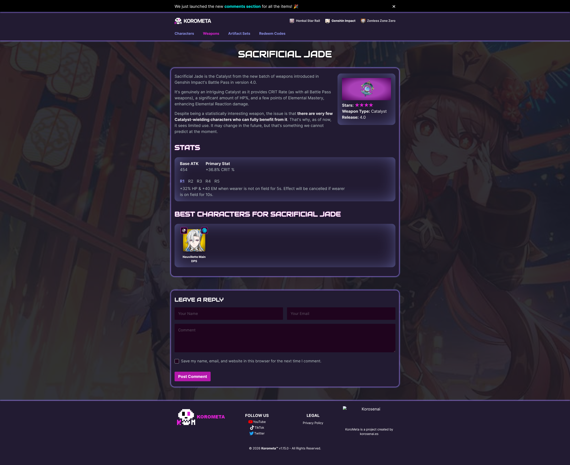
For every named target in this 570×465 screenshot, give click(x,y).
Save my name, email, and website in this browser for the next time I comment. (251, 361)
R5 (217, 181)
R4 (208, 181)
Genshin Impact (343, 21)
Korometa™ (269, 448)
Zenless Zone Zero (381, 21)
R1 (182, 181)
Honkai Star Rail (308, 21)
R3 (199, 181)
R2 (190, 181)
